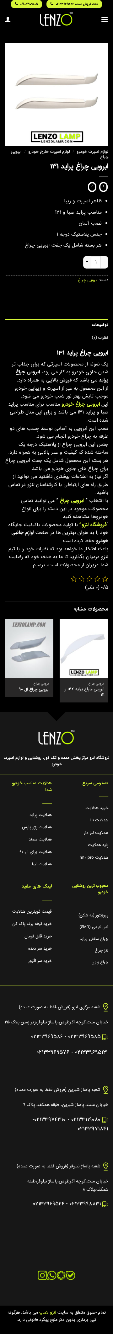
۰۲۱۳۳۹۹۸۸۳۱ (85, 1204)
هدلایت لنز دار (96, 833)
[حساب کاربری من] (8, 19)
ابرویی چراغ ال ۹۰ (34, 689)
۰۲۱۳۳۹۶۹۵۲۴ (48, 1204)
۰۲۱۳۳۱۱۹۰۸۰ (85, 1119)
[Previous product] (92, 187)
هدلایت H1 (99, 820)
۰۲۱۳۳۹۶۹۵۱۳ (91, 1052)
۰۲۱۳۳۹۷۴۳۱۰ (50, 1119)
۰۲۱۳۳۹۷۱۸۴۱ (93, 1129)
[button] (104, 19)
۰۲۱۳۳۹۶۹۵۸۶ (47, 1037)
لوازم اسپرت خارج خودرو (49, 151)
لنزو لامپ (47, 1312)
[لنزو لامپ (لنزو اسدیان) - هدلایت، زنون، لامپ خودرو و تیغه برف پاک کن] (56, 19)
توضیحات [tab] (100, 325)
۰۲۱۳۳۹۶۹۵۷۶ (52, 1052)
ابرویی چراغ (88, 280)
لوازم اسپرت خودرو (92, 151)
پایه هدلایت (98, 845)
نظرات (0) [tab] (100, 338)
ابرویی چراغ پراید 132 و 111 (84, 691)
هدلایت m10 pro (94, 857)
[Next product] (103, 187)
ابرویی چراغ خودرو (81, 404)
